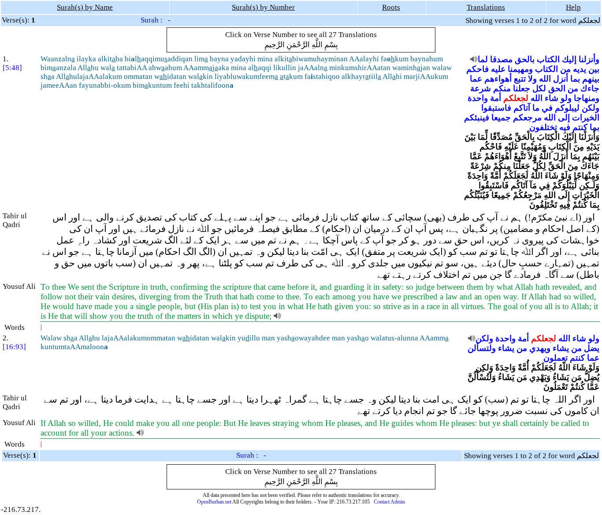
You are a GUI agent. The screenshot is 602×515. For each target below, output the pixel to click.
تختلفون (543, 127)
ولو (566, 98)
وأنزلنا (589, 59)
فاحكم (477, 69)
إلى (564, 117)
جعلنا (521, 88)
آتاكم (521, 107)
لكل (539, 88)
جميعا (501, 117)
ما (535, 107)
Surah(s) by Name (85, 7)
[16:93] (14, 347)
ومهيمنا (520, 69)
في (547, 107)
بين (593, 69)
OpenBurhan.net (214, 502)
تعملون (555, 357)
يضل (591, 348)
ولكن (590, 107)
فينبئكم (476, 117)
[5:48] (12, 67)
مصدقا (501, 59)
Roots (391, 7)
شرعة (480, 88)
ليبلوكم (567, 107)
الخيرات (585, 117)
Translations (486, 7)
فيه (564, 127)
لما (483, 59)
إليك (569, 59)
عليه (498, 69)
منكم (502, 88)
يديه (579, 69)
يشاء (561, 348)
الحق (556, 88)
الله (545, 78)
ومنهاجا (586, 98)
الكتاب (548, 59)
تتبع (520, 78)
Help (573, 7)
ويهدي (539, 348)
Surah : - (156, 20)
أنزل (560, 78)
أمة (495, 98)
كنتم (579, 127)
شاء (551, 98)
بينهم (590, 78)
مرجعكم (527, 117)
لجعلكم (515, 98)
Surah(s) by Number (263, 7)
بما (575, 78)
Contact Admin (389, 502)
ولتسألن (482, 348)
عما (476, 78)
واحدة (478, 98)
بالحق (525, 59)
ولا (532, 78)
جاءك (589, 88)
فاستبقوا (496, 107)
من (565, 69)
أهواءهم (498, 78)
